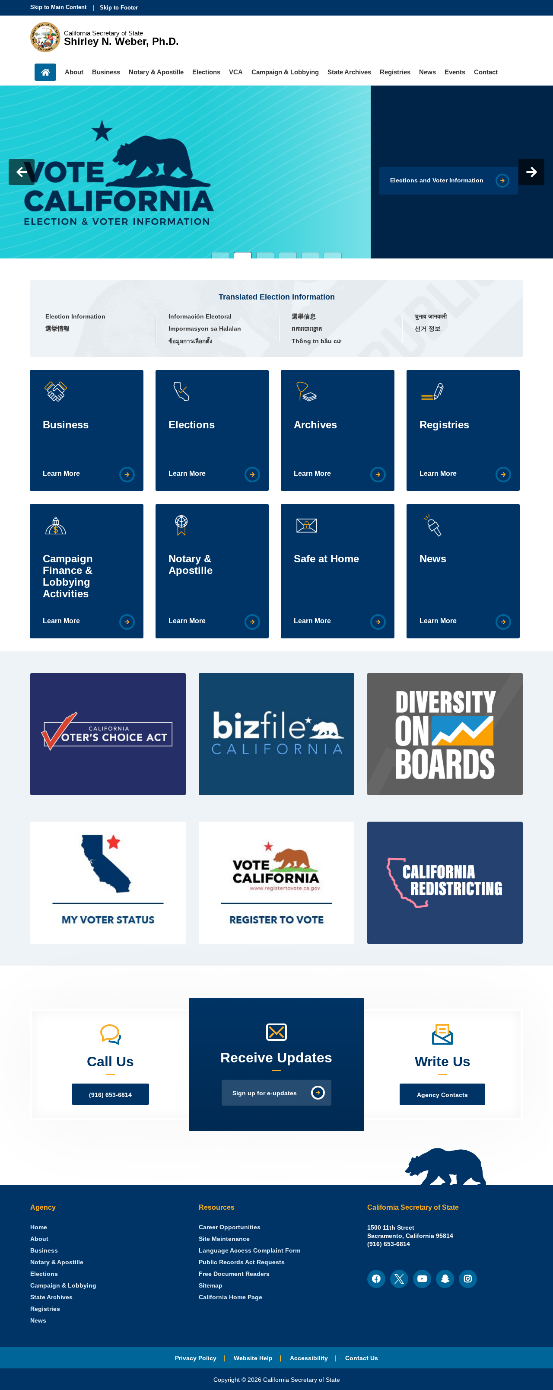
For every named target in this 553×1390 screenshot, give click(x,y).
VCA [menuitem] (236, 72)
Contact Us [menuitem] (361, 1358)
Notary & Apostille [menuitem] (156, 72)
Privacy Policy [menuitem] (195, 1358)
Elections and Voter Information (436, 180)
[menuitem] (38, 1227)
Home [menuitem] (45, 72)
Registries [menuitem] (395, 72)
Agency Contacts (442, 1095)
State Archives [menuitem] (349, 72)
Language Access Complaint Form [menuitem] (249, 1250)
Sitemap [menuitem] (210, 1285)
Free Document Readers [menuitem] (234, 1274)
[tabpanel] (276, 172)
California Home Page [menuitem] (230, 1297)
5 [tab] (310, 255)
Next (531, 172)
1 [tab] (220, 255)
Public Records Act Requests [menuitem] (242, 1262)
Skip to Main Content (58, 7)
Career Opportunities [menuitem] (230, 1227)
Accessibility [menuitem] (309, 1358)
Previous (22, 172)
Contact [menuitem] (486, 72)
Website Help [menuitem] (253, 1358)
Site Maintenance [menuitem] (224, 1239)
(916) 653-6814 (110, 1095)
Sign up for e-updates (264, 1093)
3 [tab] (265, 255)
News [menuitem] (427, 72)
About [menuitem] (74, 72)
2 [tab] (243, 255)
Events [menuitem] (455, 72)
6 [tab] (333, 255)
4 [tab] (288, 255)
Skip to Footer (119, 7)
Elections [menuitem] (206, 72)
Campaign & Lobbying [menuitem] (285, 72)
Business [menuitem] (106, 72)
